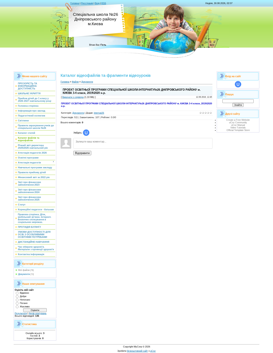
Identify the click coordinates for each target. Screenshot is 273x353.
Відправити (82, 153)
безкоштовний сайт (137, 351)
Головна (74, 3)
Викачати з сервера (73, 97)
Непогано (25, 299)
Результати (21, 313)
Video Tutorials (238, 127)
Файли (75, 81)
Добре (23, 296)
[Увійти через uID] (86, 132)
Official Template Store (238, 130)
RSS (103, 3)
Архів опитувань (37, 313)
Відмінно (24, 293)
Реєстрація (87, 3)
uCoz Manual (238, 125)
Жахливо (25, 306)
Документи (24, 274)
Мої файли (24, 270)
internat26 (99, 113)
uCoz (153, 351)
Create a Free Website (238, 120)
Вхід (97, 3)
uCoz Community (238, 122)
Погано (24, 303)
